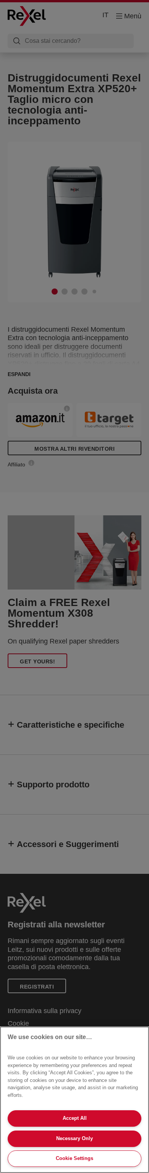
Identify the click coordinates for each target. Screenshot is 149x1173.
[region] (74, 1099)
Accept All (75, 1118)
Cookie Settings (74, 1158)
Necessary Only (74, 1138)
